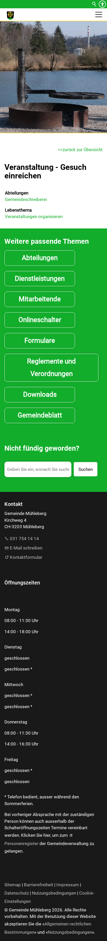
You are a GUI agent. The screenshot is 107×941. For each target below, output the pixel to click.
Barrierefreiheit (38, 884)
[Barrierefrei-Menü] (102, 4)
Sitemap (12, 884)
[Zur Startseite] (10, 15)
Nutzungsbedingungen (54, 893)
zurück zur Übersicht (83, 149)
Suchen (85, 469)
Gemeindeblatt (40, 415)
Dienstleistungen (40, 278)
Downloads (40, 394)
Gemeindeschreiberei (26, 199)
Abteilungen (16, 193)
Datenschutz (16, 893)
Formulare (39, 340)
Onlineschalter (39, 320)
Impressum (67, 884)
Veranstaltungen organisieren (34, 216)
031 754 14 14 (24, 538)
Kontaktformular (26, 557)
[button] (99, 14)
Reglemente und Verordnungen (51, 367)
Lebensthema (18, 210)
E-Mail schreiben (26, 547)
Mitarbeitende (40, 299)
